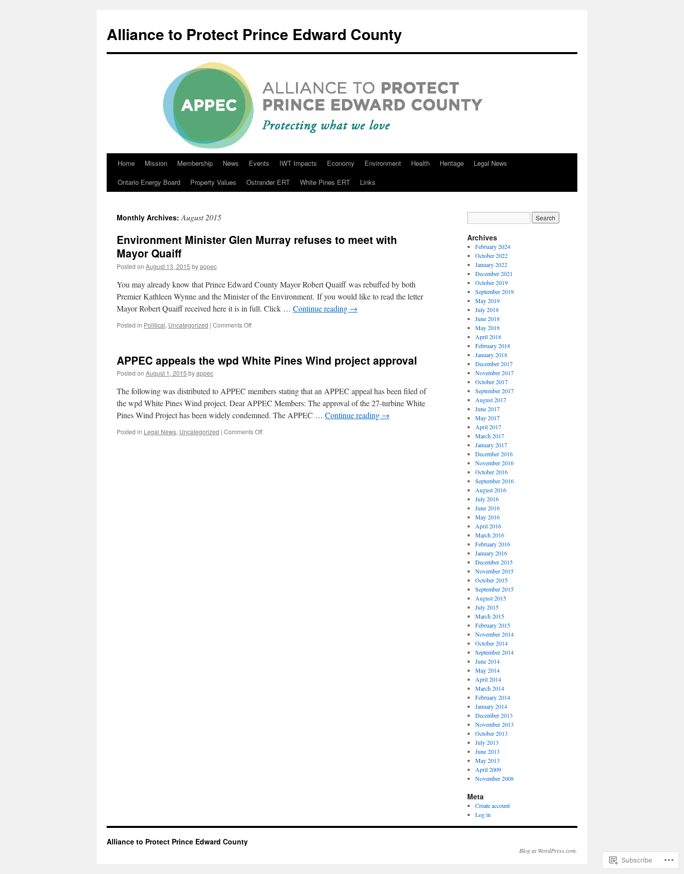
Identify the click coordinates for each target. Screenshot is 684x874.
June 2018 (487, 319)
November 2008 (494, 778)
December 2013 (494, 715)
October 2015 (491, 580)
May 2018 (487, 328)
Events (259, 163)
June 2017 (487, 409)
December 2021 (494, 273)
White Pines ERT (325, 182)
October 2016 (491, 472)
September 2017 (494, 391)
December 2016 (494, 454)
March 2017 (489, 436)
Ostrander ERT (268, 182)
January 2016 (491, 553)
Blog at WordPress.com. (548, 850)
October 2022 (491, 255)
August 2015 (490, 598)
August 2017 (490, 400)
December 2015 (494, 562)
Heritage (452, 163)
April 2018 (488, 337)
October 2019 (491, 282)
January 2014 (491, 706)
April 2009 (488, 769)
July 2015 (487, 607)
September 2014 (494, 652)
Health (420, 163)
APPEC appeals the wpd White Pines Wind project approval (267, 360)
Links (368, 182)
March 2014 (489, 688)
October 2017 (491, 382)
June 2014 (487, 661)
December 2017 (494, 364)
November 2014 (494, 634)
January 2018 (491, 355)
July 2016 (487, 499)
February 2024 (492, 246)
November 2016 (494, 463)
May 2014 (487, 670)
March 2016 (489, 535)
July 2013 (487, 742)
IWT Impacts (298, 163)
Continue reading (325, 308)
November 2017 (494, 373)
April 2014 (488, 679)
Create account (492, 805)
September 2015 (494, 589)
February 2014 (492, 697)
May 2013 (487, 760)
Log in (483, 814)
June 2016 (487, 508)
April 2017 (488, 427)
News (231, 163)
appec (208, 266)
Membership (195, 163)
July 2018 (487, 310)
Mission (156, 163)
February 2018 (492, 346)
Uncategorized (188, 325)
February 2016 (492, 544)
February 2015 (492, 625)
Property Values (213, 182)
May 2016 (487, 517)
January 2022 (491, 264)
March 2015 (489, 616)
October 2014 (491, 643)
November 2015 (494, 571)
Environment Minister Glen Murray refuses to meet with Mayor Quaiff (257, 246)
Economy (341, 163)
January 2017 (491, 445)
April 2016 (488, 526)
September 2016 (494, 481)
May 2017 (487, 418)
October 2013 (491, 733)
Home (126, 163)
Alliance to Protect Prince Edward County (254, 34)
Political (154, 325)
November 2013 (494, 724)
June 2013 (487, 751)
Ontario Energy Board (149, 182)
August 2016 (490, 490)
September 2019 (494, 291)
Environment (383, 163)
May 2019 (487, 301)
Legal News (490, 163)
